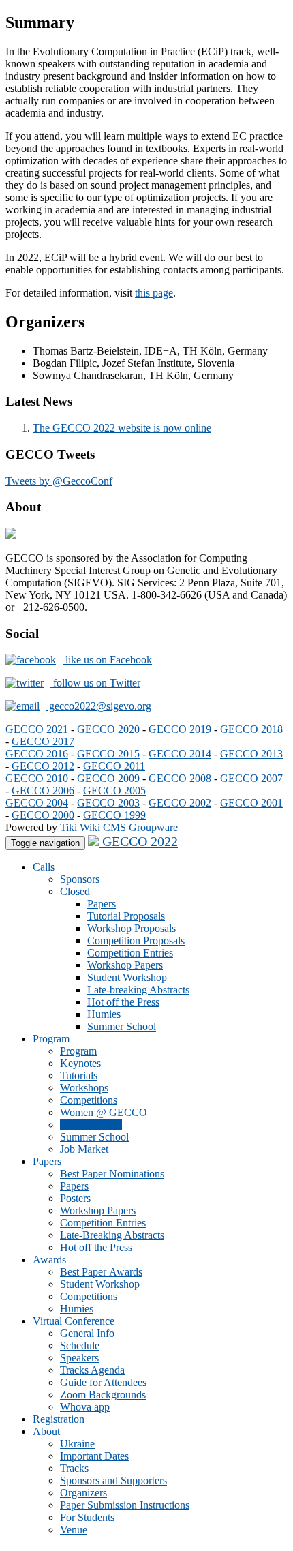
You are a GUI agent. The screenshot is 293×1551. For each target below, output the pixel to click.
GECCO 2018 (251, 729)
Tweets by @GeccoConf (58, 481)
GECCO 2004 (36, 803)
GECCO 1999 (114, 815)
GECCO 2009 (108, 778)
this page (154, 293)
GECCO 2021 (36, 729)
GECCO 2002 (180, 803)
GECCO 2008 (180, 778)
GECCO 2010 (36, 778)
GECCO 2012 (43, 766)
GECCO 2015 (108, 753)
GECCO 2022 (138, 841)
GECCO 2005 (114, 790)
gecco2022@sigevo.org (98, 706)
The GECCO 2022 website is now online (122, 428)
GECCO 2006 (43, 790)
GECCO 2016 (36, 753)
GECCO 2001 (251, 803)
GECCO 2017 (43, 741)
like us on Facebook (107, 659)
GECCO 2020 (108, 729)
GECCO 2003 (108, 803)
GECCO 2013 (251, 753)
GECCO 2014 (180, 753)
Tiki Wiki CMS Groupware (119, 827)
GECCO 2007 (251, 778)
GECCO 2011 (114, 766)
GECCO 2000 (43, 815)
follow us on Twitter (95, 683)
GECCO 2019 (180, 729)
